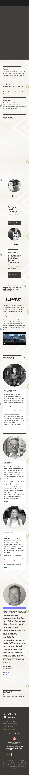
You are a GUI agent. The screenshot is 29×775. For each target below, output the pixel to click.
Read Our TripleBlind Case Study (13, 274)
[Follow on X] (7, 733)
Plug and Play (8, 321)
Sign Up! (8, 754)
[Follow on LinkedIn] (10, 733)
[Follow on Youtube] (12, 733)
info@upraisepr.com (9, 729)
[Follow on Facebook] (4, 733)
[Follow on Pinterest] (18, 733)
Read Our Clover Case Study (13, 223)
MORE (6, 431)
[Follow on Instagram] (15, 733)
